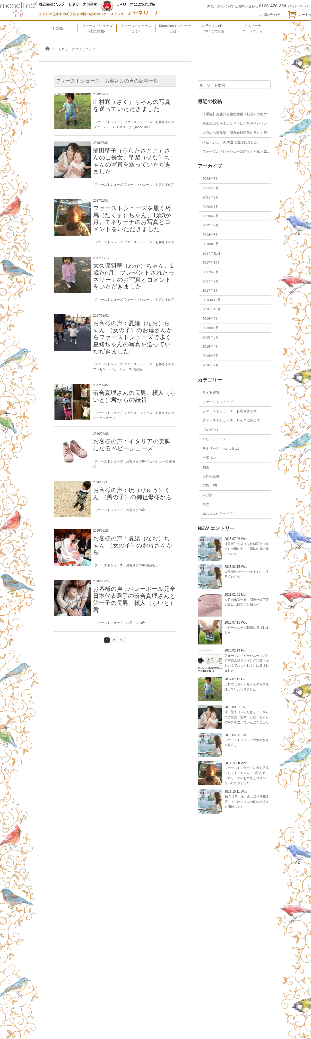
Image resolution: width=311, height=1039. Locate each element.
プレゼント (101, 369)
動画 (205, 467)
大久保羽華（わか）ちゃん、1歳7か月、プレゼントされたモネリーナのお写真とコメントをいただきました (133, 276)
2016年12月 (211, 300)
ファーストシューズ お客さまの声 (149, 122)
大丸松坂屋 (210, 476)
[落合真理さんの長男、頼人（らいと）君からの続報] (72, 386)
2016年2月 (210, 365)
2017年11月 (211, 253)
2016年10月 (211, 309)
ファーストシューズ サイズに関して (231, 420)
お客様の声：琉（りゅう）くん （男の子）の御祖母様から (132, 493)
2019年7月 (210, 225)
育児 (205, 504)
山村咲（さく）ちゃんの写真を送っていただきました (131, 105)
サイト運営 (210, 392)
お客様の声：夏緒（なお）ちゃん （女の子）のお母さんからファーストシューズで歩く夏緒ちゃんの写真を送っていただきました (133, 337)
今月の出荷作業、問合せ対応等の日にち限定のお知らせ (244, 133)
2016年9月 (210, 319)
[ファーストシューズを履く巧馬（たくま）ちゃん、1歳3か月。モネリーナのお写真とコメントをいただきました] (72, 202)
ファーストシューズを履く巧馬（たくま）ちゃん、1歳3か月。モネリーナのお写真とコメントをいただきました (132, 218)
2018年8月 (210, 235)
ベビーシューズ (104, 127)
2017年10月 (211, 262)
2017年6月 (210, 272)
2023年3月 (210, 188)
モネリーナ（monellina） (134, 127)
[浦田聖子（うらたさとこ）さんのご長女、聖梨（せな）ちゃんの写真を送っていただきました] (72, 144)
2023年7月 (210, 179)
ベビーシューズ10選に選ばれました (229, 142)
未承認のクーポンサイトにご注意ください (234, 123)
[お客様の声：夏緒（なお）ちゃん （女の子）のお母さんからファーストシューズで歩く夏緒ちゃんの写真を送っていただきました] (72, 317)
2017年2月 (210, 281)
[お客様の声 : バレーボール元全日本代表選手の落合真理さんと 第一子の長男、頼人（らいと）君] (72, 583)
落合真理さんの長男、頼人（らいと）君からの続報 (134, 396)
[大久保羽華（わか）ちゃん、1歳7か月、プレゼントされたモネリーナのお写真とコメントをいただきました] (72, 259)
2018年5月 (210, 244)
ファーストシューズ (109, 122)
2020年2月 (210, 216)
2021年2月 (210, 197)
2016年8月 (210, 328)
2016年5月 (210, 337)
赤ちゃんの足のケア (217, 514)
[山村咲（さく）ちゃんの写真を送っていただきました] (72, 96)
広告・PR (209, 485)
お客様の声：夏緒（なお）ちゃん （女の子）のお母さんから (133, 545)
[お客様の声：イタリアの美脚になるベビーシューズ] (72, 435)
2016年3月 (210, 356)
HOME (58, 28)
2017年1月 (210, 290)
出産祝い (139, 369)
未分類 (207, 495)
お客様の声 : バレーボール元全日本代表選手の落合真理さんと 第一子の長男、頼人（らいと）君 (134, 599)
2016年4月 (210, 346)
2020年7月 (210, 207)
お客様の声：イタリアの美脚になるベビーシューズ (132, 445)
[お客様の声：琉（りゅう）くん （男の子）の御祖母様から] (72, 484)
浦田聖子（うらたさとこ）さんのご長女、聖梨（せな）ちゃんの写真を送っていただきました (132, 161)
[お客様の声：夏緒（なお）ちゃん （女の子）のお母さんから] (72, 532)
